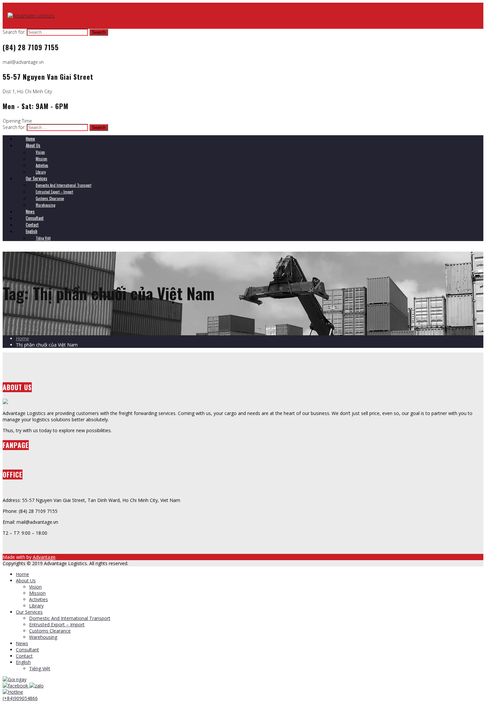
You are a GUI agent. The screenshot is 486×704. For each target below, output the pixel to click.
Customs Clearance (50, 631)
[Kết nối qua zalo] (36, 686)
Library (36, 605)
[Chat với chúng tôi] (16, 686)
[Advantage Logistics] (31, 16)
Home (22, 338)
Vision (35, 587)
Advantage (44, 557)
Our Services (29, 612)
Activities (38, 599)
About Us (26, 580)
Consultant (27, 649)
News (22, 643)
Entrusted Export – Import (57, 624)
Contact (24, 656)
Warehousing (43, 637)
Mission (37, 593)
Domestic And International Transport (69, 618)
